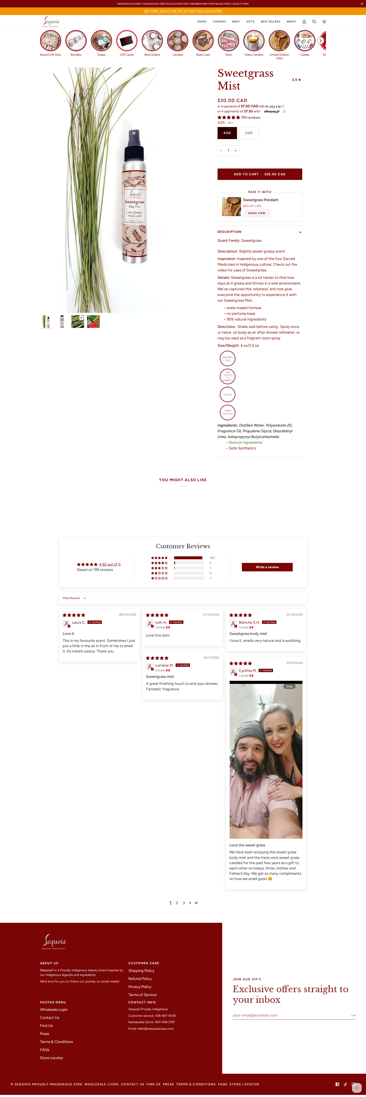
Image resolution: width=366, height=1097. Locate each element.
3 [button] (184, 903)
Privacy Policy (139, 986)
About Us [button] (49, 963)
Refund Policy (140, 978)
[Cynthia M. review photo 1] (266, 760)
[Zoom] (48, 305)
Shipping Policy (141, 970)
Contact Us (49, 1017)
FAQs (44, 1049)
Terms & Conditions (56, 1041)
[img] (74, 615)
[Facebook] (337, 1084)
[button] (202, 22)
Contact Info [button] (142, 1002)
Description (230, 232)
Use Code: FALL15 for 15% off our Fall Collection (183, 11)
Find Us (46, 1025)
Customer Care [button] (143, 963)
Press (44, 1033)
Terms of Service (142, 994)
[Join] (349, 1015)
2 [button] (177, 903)
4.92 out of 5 (110, 564)
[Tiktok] (345, 1084)
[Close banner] (362, 4)
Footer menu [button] (53, 1002)
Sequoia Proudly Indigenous (43, 1084)
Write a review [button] (267, 567)
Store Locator (51, 1058)
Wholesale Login (54, 1009)
